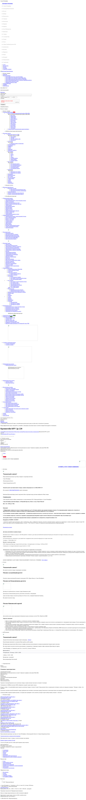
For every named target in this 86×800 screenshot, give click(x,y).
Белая (9, 294)
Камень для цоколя (10, 201)
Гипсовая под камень (15, 303)
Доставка (5, 68)
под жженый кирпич (15, 163)
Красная (10, 298)
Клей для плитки (9, 409)
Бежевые (10, 181)
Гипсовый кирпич (9, 227)
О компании (5, 750)
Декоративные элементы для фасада (13, 246)
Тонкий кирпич (9, 222)
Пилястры (8, 257)
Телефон (2, 95)
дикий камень (14, 159)
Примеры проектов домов (11, 82)
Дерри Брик (13, 117)
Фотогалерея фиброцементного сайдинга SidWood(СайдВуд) (19, 80)
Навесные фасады (12, 191)
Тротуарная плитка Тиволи (11, 403)
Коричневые (10, 183)
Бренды (4, 752)
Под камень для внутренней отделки (18, 278)
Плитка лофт (11, 293)
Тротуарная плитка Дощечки (12, 405)
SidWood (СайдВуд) (12, 150)
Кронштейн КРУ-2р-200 (6, 697)
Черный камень (9, 208)
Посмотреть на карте (7, 527)
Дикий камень (9, 205)
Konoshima (10, 145)
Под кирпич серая (14, 282)
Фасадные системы (12, 188)
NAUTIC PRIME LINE (15, 139)
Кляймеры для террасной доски (12, 322)
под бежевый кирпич (15, 168)
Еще (9, 287)
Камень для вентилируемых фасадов (13, 203)
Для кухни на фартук (12, 272)
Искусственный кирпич (11, 217)
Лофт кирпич (8, 223)
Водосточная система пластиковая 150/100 (15, 395)
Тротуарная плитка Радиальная (12, 404)
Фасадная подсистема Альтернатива (18, 190)
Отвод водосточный (10, 397)
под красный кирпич (15, 166)
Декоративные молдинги (11, 253)
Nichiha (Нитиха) (11, 144)
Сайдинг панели (9, 381)
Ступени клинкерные (10, 343)
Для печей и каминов (12, 274)
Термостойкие (11, 178)
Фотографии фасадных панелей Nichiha (14, 76)
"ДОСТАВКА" (44, 560)
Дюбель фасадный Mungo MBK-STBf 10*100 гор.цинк (12, 726)
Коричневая (10, 300)
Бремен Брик (13, 116)
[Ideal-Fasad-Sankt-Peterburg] (7, 71)
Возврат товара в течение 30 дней (8, 740)
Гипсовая (10, 301)
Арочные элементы (10, 261)
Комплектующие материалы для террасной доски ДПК (17, 323)
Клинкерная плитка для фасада (12, 307)
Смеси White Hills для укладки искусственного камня (17, 408)
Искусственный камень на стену (13, 202)
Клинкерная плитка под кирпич (12, 309)
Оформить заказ (4, 422)
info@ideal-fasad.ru (4, 787)
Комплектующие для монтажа (17, 143)
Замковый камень (9, 255)
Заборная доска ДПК (10, 320)
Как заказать (5, 65)
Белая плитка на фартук (16, 273)
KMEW (9, 146)
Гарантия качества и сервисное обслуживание (10, 736)
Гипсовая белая (14, 302)
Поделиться (3, 451)
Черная (9, 297)
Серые (9, 179)
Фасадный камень (9, 199)
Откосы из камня (9, 264)
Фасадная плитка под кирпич (12, 234)
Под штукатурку (11, 177)
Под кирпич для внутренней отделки (19, 281)
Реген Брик (13, 125)
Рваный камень (9, 207)
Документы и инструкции (8, 767)
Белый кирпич (9, 224)
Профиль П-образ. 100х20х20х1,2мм (8, 714)
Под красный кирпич (15, 283)
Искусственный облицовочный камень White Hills (19, 113)
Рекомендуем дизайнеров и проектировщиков (13, 765)
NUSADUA (13, 140)
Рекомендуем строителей (8, 764)
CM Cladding (13, 136)
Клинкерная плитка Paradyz (12, 310)
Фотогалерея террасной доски (12, 81)
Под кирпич (10, 161)
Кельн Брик (13, 120)
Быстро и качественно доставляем (8, 731)
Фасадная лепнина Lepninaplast (12, 247)
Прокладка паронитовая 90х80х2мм (8, 729)
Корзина (2, 421)
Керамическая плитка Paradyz (17, 289)
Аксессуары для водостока (11, 392)
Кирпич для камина (10, 218)
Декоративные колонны (11, 252)
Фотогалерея (5, 766)
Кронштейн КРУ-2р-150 (6, 718)
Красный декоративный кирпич (12, 225)
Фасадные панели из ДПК (13, 134)
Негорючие (10, 174)
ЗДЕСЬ (29, 639)
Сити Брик (13, 127)
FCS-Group (10, 141)
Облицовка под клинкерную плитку (13, 311)
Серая (9, 296)
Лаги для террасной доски (11, 321)
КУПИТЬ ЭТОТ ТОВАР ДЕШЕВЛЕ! (68, 466)
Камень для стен (9, 209)
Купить (2, 443)
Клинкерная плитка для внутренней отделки (15, 306)
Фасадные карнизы (10, 259)
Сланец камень (9, 213)
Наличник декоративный (11, 263)
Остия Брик (13, 124)
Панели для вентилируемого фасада (16, 194)
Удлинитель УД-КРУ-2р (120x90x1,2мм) (9, 701)
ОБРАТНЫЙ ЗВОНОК (14, 490)
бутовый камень (14, 160)
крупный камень (14, 158)
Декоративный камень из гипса (12, 214)
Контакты (3, 92)
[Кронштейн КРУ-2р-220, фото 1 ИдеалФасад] (8, 434)
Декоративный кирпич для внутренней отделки (16, 216)
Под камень (10, 151)
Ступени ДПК (9, 318)
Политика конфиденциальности (10, 755)
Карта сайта (5, 751)
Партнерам (5, 754)
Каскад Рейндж (14, 118)
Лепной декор (9, 244)
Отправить (3, 104)
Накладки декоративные (11, 256)
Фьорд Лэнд (13, 126)
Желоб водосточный (10, 396)
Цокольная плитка (9, 233)
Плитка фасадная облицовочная (12, 236)
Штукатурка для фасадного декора (13, 260)
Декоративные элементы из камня (13, 248)
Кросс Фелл (13, 121)
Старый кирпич (9, 220)
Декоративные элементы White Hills (13, 250)
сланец (12, 157)
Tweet (4, 453)
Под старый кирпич (15, 286)
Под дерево (10, 176)
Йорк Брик (13, 115)
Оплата (4, 66)
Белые (9, 180)
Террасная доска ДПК (10, 317)
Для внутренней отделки (13, 270)
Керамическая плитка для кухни (17, 290)
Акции (4, 753)
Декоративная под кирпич (16, 285)
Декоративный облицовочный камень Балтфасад (18, 129)
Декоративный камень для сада (12, 210)
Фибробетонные (11, 175)
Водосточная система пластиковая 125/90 (14, 394)
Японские (10, 149)
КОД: (2, 444)
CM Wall (12, 137)
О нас (4, 64)
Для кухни (10, 271)
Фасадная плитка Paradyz (11, 238)
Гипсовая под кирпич (15, 304)
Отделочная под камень (16, 277)
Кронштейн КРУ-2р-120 (6, 708)
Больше (8, 266)
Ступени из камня (9, 344)
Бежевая (10, 295)
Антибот (2, 98)
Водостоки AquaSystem (11, 388)
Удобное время (4, 97)
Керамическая (11, 288)
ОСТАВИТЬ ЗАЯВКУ (8, 776)
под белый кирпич (15, 167)
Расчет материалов (7, 763)
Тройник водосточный (10, 398)
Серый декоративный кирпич (12, 226)
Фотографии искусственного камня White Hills (16, 77)
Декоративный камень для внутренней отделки (16, 200)
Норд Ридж (13, 123)
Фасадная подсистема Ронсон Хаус (18, 189)
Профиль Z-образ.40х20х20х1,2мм (8, 704)
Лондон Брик (13, 122)
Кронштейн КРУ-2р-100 (6, 711)
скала (12, 153)
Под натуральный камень (16, 279)
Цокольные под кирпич (16, 172)
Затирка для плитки (10, 410)
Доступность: (3, 439)
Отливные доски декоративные (12, 265)
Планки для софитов (10, 390)
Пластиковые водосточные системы (13, 391)
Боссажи (7, 251)
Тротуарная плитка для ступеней (13, 406)
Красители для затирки (10, 412)
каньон (12, 154)
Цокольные (10, 169)
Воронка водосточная (10, 400)
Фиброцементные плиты (11, 365)
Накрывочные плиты (10, 262)
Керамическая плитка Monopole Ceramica (17, 292)
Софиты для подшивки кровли (12, 389)
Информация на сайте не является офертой (12, 756)
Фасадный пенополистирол (11, 245)
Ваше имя (3, 94)
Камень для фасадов (10, 211)
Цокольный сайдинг (10, 382)
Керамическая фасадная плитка (12, 235)
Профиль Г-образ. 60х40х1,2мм (7, 722)
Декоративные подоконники (12, 254)
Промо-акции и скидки (8, 762)
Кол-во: (2, 440)
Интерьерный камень (10, 206)
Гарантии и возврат (7, 69)
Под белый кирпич (15, 287)
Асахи (9, 148)
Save (5, 456)
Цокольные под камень (16, 171)
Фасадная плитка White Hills (12, 237)
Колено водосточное (10, 399)
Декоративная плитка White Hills (15, 269)
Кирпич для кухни (10, 219)
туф (11, 155)
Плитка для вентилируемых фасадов (16, 192)
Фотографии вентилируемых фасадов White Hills (16, 79)
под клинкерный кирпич (16, 164)
